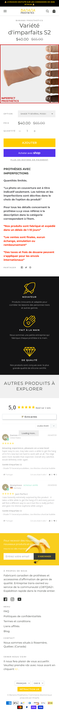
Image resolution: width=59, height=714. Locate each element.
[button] (50, 474)
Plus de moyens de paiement (29, 160)
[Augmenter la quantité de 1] (35, 131)
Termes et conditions (17, 621)
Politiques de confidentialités (22, 616)
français (21, 683)
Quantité (9, 131)
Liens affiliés (11, 626)
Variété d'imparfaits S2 (12, 464)
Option (8, 114)
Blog (7, 631)
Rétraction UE (29, 689)
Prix (6, 123)
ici (16, 669)
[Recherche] (47, 11)
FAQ (6, 611)
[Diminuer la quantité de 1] (20, 131)
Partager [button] (9, 474)
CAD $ (37, 683)
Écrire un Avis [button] (31, 416)
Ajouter (29, 142)
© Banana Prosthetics (17, 695)
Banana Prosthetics (29, 20)
